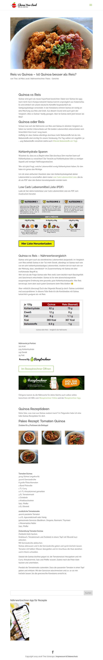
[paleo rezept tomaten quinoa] (75, 445)
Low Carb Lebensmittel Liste (65, 177)
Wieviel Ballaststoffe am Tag (65, 141)
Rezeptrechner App (73, 398)
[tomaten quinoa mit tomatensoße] (28, 445)
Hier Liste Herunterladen (36, 243)
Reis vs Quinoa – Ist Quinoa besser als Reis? (43, 74)
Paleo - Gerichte (52, 79)
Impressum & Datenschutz (67, 656)
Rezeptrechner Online (48, 398)
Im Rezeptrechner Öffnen (36, 368)
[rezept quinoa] (51, 445)
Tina (15, 79)
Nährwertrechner (38, 79)
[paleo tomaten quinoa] (28, 463)
